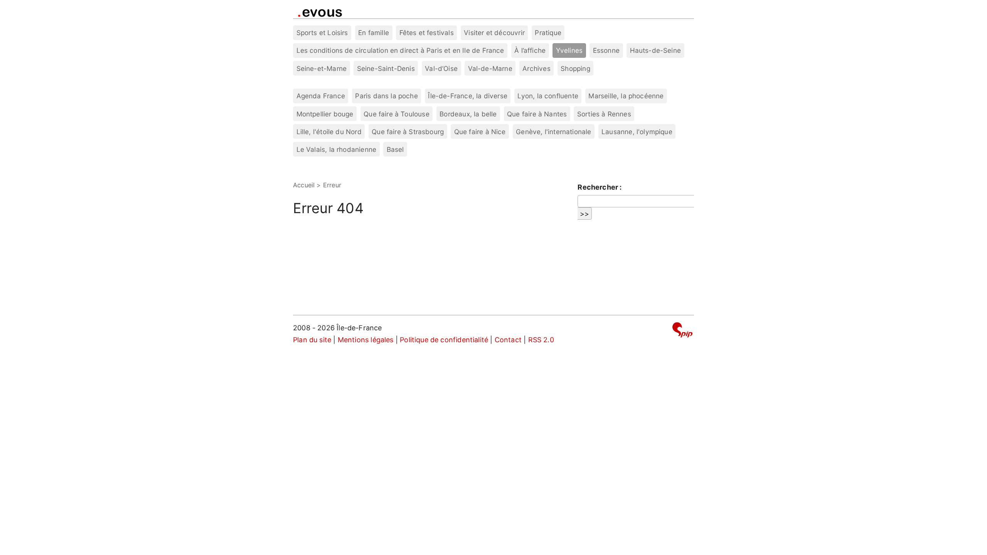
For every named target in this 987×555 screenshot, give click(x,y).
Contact (508, 340)
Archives (536, 68)
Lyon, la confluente (547, 96)
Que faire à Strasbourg (408, 132)
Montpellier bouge (325, 114)
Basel (395, 149)
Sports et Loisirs (322, 33)
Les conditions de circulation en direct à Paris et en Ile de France (400, 50)
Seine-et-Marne (321, 68)
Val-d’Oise (441, 68)
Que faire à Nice (480, 132)
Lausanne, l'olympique (636, 132)
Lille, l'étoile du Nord (329, 132)
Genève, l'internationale (553, 132)
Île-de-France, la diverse (467, 96)
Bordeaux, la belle (468, 114)
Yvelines (569, 50)
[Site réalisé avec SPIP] (682, 331)
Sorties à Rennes (604, 114)
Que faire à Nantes (537, 114)
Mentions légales (366, 340)
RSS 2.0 (541, 340)
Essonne (606, 50)
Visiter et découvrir (494, 33)
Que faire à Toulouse (396, 114)
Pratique (548, 33)
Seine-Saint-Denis (386, 68)
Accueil (304, 185)
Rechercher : (600, 187)
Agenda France (320, 96)
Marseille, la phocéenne (626, 96)
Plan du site (312, 340)
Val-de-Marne (490, 68)
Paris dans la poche (386, 96)
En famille (373, 33)
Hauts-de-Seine (655, 50)
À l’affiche (530, 50)
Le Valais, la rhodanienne (336, 149)
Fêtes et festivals (426, 33)
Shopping (575, 68)
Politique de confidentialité (444, 340)
